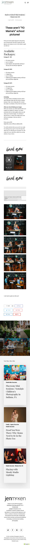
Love (10, 305)
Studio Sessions (10, 426)
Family (7, 424)
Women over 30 (19, 466)
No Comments (18, 20)
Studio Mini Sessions (11, 382)
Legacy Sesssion (14, 424)
